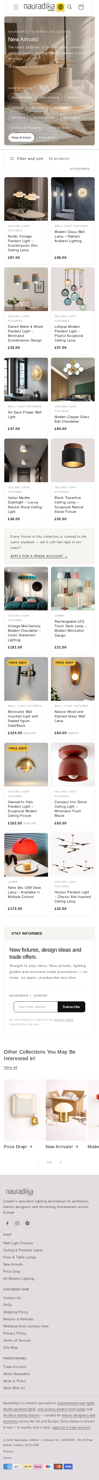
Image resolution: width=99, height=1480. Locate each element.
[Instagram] (17, 1223)
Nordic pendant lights (19, 1409)
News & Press (14, 1381)
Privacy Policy (15, 1333)
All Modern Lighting (18, 1278)
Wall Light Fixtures (18, 1243)
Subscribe (71, 1007)
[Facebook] (7, 1223)
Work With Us (14, 1388)
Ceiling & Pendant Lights (23, 1250)
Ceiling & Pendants (26, 127)
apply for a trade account (71, 1427)
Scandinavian (22, 97)
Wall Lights (71, 117)
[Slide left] (38, 1162)
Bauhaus (18, 117)
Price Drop (47, 137)
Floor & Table (59, 127)
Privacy (8, 1451)
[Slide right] (60, 1162)
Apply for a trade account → (39, 556)
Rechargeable (44, 117)
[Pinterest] (27, 1223)
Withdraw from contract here (26, 1326)
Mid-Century (50, 97)
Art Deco (38, 107)
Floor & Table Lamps (20, 1257)
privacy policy (63, 1019)
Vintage (17, 107)
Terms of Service (17, 1340)
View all (10, 1067)
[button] (16, 7)
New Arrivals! (59, 1146)
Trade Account (15, 1367)
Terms (7, 1457)
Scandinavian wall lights (75, 1403)
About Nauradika (16, 1374)
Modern (73, 97)
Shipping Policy (15, 1312)
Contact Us (12, 1298)
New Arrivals (21, 137)
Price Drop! (15, 1146)
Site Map (10, 1347)
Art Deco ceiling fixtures (21, 1415)
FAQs (7, 1305)
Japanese (60, 107)
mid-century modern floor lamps (62, 1409)
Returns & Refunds (18, 1319)
